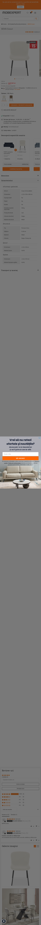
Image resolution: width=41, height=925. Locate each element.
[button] (4, 921)
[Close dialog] (39, 438)
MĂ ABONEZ (20, 458)
